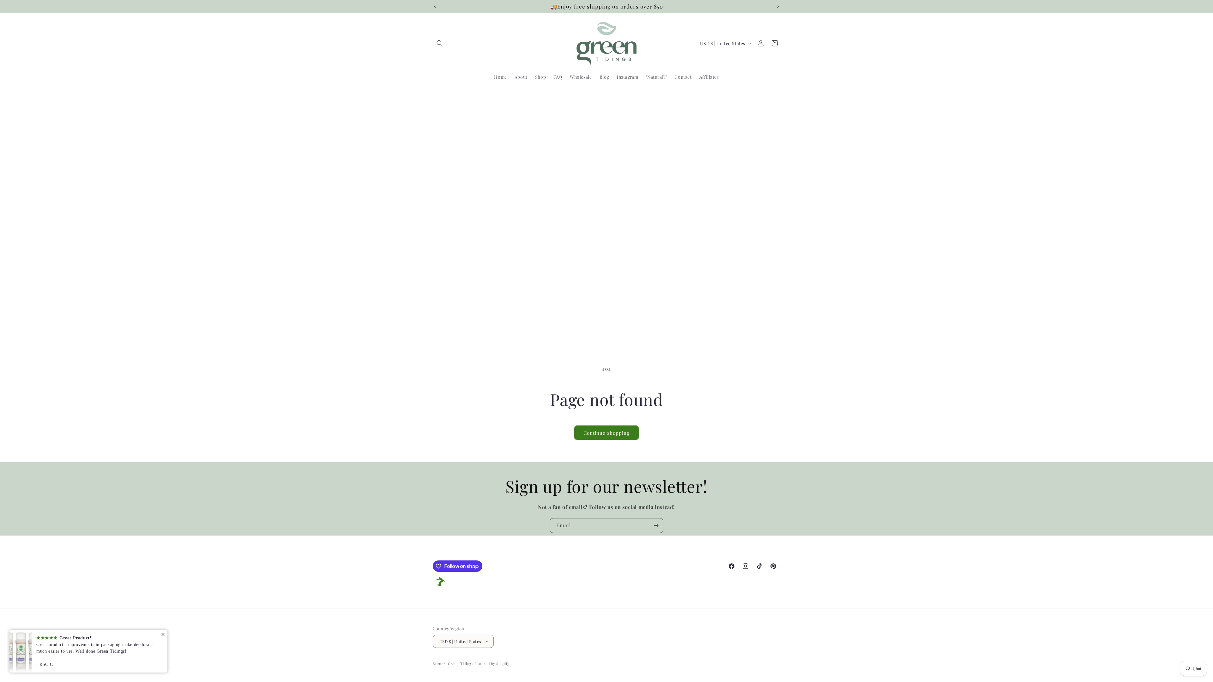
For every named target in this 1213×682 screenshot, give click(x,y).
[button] (440, 43)
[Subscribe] (656, 525)
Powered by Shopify (492, 663)
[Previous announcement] (435, 6)
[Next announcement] (778, 6)
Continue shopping (606, 433)
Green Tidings (461, 663)
